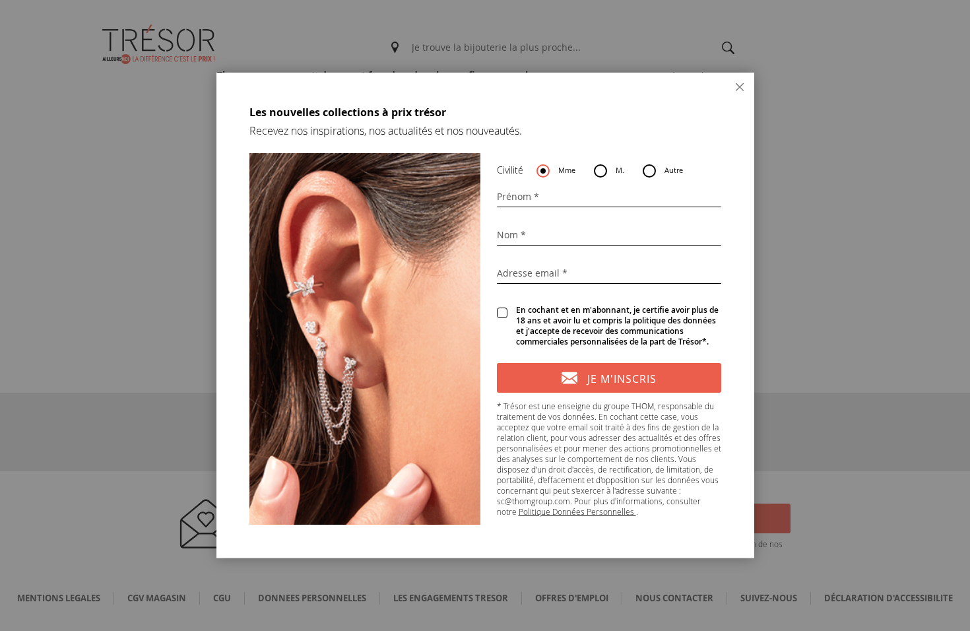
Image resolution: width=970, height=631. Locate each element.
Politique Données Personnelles (577, 511)
